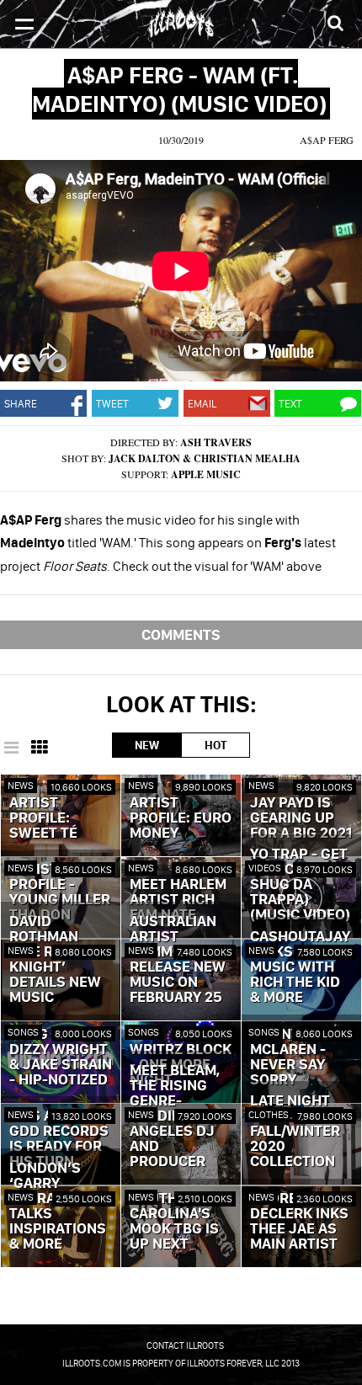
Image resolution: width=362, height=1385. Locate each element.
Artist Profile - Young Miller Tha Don (59, 892)
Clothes (269, 1114)
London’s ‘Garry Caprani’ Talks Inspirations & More (57, 1206)
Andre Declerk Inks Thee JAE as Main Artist (299, 1222)
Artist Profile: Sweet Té (43, 818)
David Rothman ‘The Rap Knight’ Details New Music (55, 960)
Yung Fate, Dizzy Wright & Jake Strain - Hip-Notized (60, 1057)
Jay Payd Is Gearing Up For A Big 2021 (301, 818)
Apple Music (206, 474)
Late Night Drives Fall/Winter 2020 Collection (295, 1131)
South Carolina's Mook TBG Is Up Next (174, 1222)
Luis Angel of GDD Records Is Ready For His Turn (59, 1139)
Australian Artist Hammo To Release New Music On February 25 (178, 960)
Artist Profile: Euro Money (181, 818)
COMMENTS (181, 634)
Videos (264, 867)
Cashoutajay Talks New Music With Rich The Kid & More (300, 967)
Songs (23, 1031)
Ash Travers (216, 442)
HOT (215, 745)
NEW (147, 745)
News (21, 785)
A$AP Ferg (327, 139)
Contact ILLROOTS (185, 1345)
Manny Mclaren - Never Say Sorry (288, 1057)
